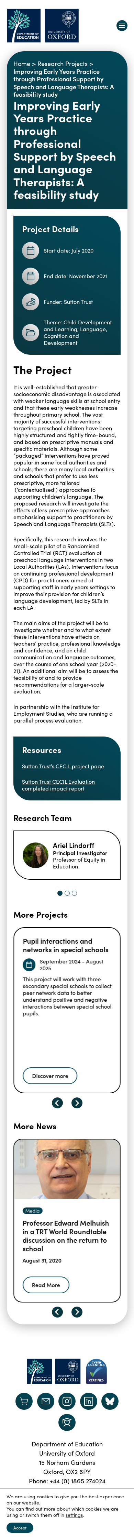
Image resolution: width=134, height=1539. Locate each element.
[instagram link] (67, 1401)
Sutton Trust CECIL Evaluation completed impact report (58, 785)
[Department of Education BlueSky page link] (110, 1401)
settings (74, 1515)
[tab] (60, 893)
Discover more (50, 1075)
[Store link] (24, 1401)
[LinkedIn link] (88, 1401)
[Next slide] (76, 1102)
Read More (46, 1284)
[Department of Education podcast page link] (67, 1422)
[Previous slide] (57, 1102)
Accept (19, 1527)
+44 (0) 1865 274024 (77, 1481)
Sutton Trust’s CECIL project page (63, 766)
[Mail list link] (45, 1401)
